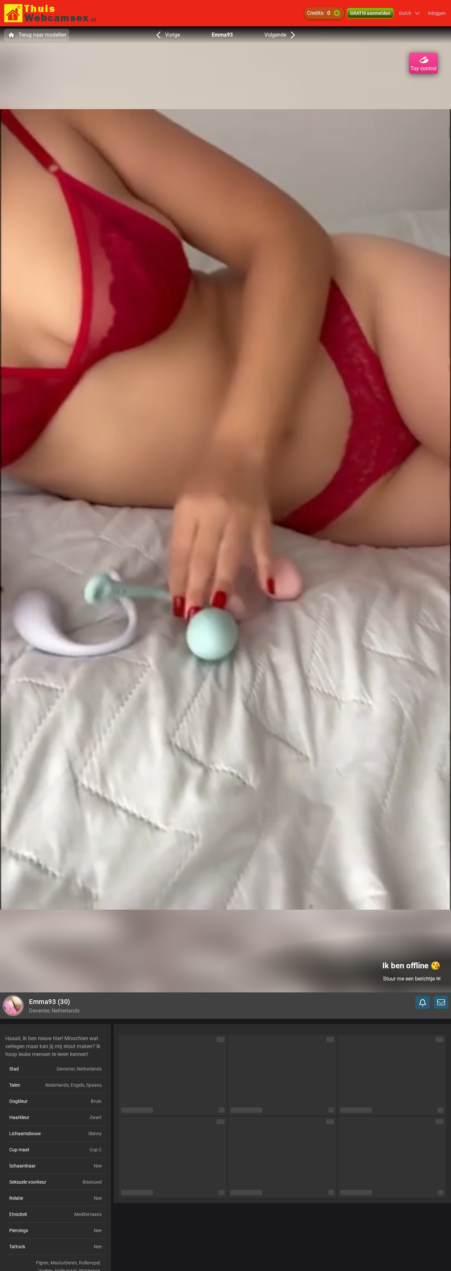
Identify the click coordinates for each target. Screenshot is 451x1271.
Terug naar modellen (42, 35)
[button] (410, 13)
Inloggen (437, 13)
